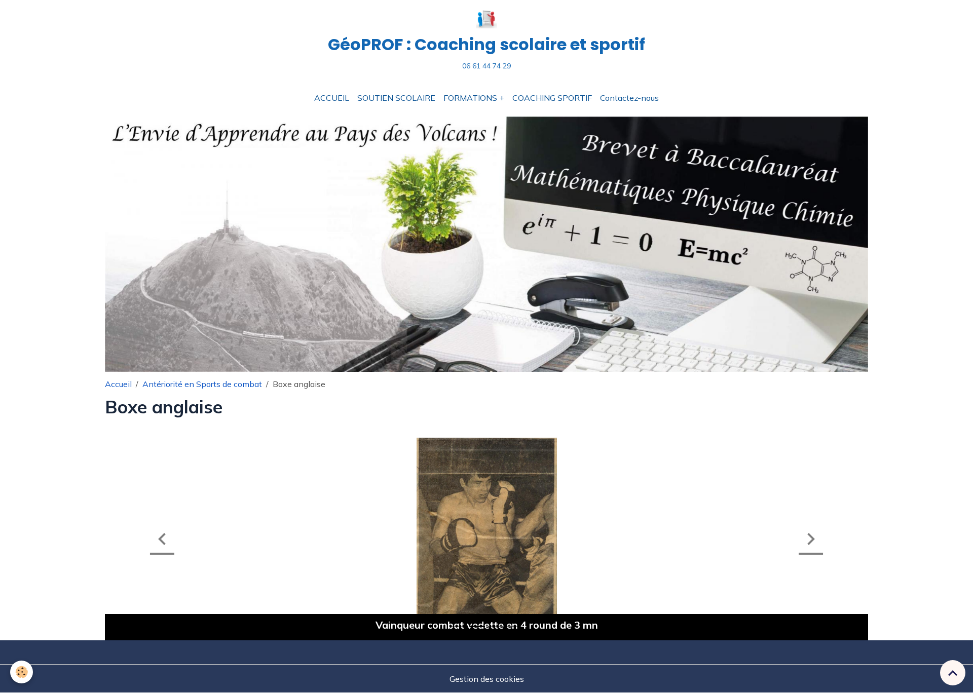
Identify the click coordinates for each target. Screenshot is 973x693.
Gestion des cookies (487, 679)
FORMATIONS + (473, 98)
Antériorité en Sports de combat (202, 384)
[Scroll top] (952, 672)
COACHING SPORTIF (552, 98)
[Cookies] (21, 672)
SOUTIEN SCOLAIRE (396, 98)
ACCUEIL (331, 98)
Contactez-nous (629, 98)
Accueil (118, 384)
